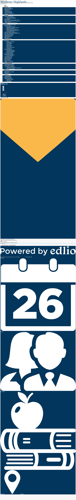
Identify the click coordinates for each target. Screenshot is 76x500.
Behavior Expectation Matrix (9, 71)
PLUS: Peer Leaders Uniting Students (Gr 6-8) (12, 33)
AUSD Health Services (8, 57)
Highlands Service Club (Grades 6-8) (13, 27)
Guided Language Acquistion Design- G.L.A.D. (12, 20)
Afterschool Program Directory (10, 54)
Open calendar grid (12, 245)
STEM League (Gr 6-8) (10, 31)
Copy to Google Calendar (4, 242)
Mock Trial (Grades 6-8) (11, 28)
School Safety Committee (11, 68)
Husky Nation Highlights (9, 8)
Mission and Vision (8, 9)
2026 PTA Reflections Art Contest (10, 24)
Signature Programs (8, 25)
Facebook (3, 87)
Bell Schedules (9, 42)
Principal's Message (8, 7)
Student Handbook (8, 36)
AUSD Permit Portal (8, 76)
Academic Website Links (9, 35)
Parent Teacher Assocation (9, 53)
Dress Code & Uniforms (11, 47)
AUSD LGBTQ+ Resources (9, 65)
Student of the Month (8, 58)
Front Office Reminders (10, 41)
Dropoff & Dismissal (8, 49)
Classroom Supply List (8, 56)
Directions (6, 14)
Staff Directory (7, 10)
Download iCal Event (13, 242)
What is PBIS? (7, 70)
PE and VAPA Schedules (11, 17)
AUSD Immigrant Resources (9, 64)
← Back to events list (4, 245)
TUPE (6, 62)
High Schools (9, 80)
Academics (4, 95)
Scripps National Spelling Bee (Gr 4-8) (13, 30)
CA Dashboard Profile (8, 11)
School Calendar (9, 45)
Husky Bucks (7, 72)
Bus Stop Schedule (10, 52)
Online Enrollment (8, 75)
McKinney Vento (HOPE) (9, 61)
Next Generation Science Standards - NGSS (12, 19)
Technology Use (9, 48)
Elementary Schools (10, 79)
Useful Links (7, 40)
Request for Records (8, 77)
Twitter (3, 88)
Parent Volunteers (7, 59)
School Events (2, 243)
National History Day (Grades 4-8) (12, 29)
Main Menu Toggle (3, 3)
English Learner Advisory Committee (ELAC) (14, 67)
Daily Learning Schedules (9, 16)
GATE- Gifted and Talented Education (11, 22)
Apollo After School (10, 55)
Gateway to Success (8, 21)
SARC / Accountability (8, 12)
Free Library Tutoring (8, 38)
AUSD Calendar (9, 43)
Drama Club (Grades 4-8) (11, 26)
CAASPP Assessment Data (9, 13)
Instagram (3, 90)
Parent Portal (9, 44)
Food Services (7, 37)
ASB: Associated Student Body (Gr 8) (11, 32)
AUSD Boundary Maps (8, 78)
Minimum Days (9, 46)
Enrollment (4, 94)
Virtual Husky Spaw (8, 73)
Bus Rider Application (10, 51)
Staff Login (2, 257)
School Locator (9, 81)
